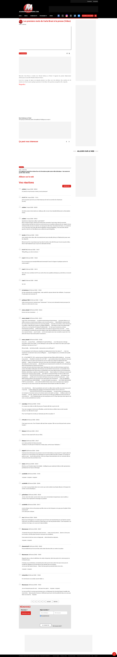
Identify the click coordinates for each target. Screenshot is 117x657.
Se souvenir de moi (45, 616)
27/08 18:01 (24, 169)
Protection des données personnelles (83, 655)
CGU (92, 655)
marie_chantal (25, 310)
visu (23, 517)
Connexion (89, 1)
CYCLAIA (24, 420)
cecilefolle (24, 473)
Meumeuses (25, 529)
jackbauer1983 (26, 300)
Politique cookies (64, 655)
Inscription (95, 1)
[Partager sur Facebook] (67, 53)
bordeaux (21, 167)
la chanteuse (25, 290)
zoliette (24, 189)
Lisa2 (23, 258)
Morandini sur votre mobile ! (87, 15)
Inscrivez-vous (26, 613)
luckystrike (25, 575)
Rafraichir (67, 186)
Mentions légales (56, 655)
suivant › (49, 601)
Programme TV (43, 15)
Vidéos (26, 15)
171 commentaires (22, 53)
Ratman (24, 431)
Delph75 (24, 450)
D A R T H (24, 197)
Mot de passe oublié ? (57, 626)
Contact (96, 655)
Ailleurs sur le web (85, 151)
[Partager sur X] (69, 53)
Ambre (23, 464)
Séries (51, 15)
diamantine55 (25, 546)
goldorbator (25, 494)
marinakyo (24, 404)
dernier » (56, 601)
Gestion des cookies (71, 655)
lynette (24, 235)
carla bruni (24, 24)
